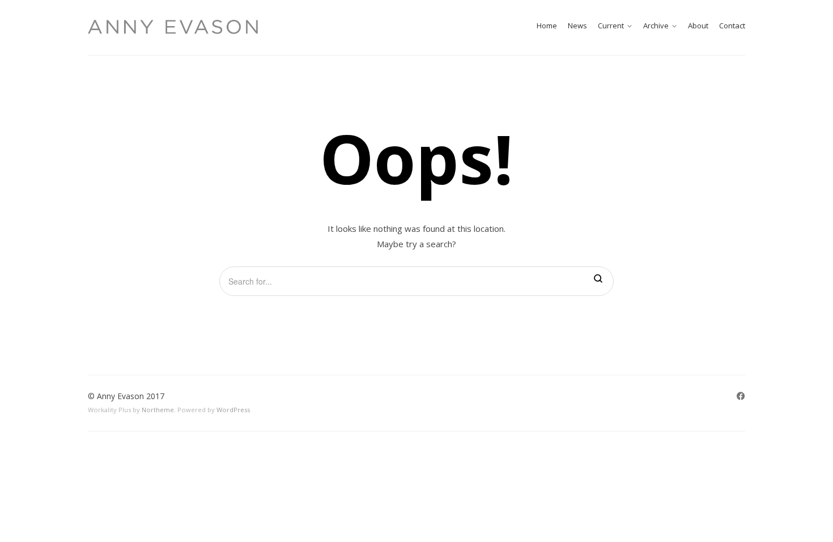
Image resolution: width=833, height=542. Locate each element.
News (577, 25)
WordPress (233, 409)
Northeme (158, 409)
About (698, 25)
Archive (656, 25)
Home (547, 25)
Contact (732, 25)
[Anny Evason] (173, 27)
